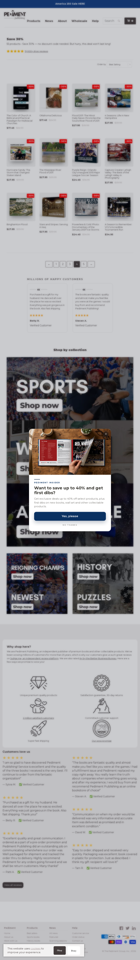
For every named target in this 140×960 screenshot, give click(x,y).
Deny (73, 951)
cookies (35, 948)
